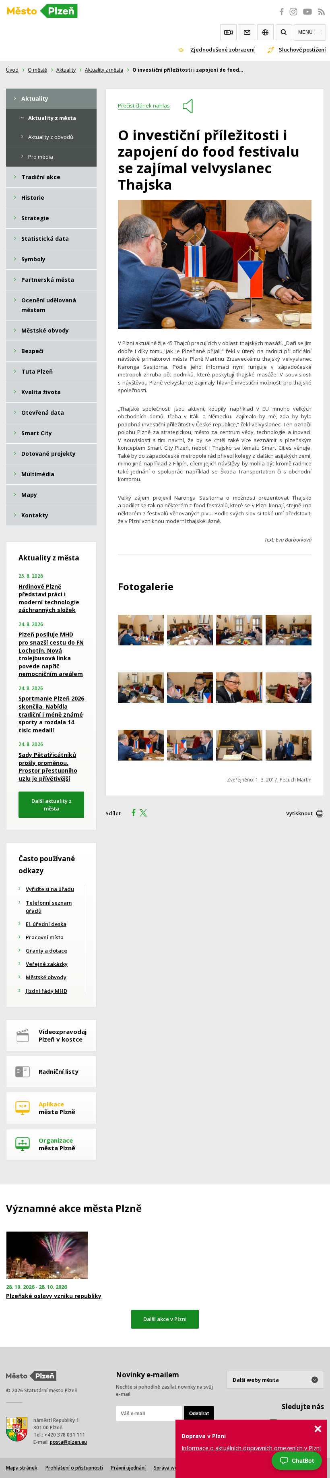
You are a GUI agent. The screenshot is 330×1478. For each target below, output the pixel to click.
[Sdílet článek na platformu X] (146, 813)
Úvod (12, 69)
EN (265, 32)
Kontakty (247, 32)
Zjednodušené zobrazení (222, 49)
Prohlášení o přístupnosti (74, 1467)
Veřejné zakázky (47, 963)
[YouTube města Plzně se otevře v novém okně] (307, 16)
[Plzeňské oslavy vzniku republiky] (55, 1255)
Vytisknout (299, 813)
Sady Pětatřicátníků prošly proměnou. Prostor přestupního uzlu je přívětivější (48, 766)
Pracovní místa (45, 937)
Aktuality (66, 69)
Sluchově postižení (302, 49)
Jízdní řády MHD (46, 990)
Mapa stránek (21, 1467)
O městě (37, 69)
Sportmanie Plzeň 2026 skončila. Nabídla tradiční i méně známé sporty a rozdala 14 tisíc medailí (51, 714)
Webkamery (228, 32)
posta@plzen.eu (68, 1442)
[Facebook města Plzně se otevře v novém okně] (279, 16)
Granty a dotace (46, 950)
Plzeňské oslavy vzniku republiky (53, 1296)
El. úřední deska (46, 924)
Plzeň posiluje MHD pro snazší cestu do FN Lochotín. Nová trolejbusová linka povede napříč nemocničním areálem (51, 654)
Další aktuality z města (51, 804)
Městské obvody (46, 977)
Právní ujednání (128, 1467)
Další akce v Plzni (165, 1319)
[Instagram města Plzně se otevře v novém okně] (293, 16)
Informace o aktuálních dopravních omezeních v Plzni (251, 1448)
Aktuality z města (104, 69)
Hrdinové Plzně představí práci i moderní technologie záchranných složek (49, 598)
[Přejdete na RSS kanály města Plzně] (321, 16)
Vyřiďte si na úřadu (50, 889)
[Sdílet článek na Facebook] (131, 813)
